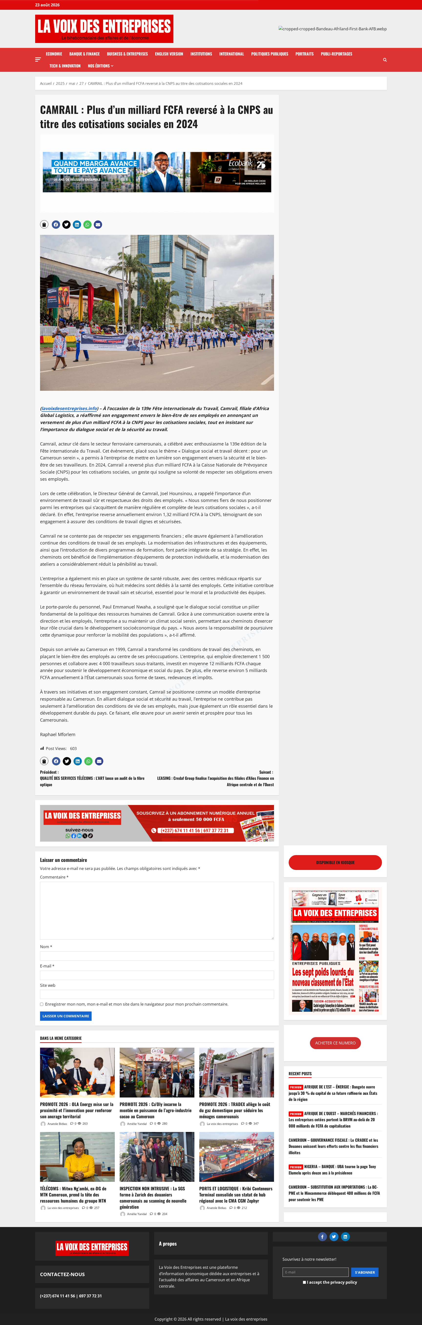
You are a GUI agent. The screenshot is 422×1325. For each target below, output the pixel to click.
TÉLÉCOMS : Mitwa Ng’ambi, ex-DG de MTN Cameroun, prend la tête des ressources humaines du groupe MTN (73, 1194)
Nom (46, 946)
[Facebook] (322, 1236)
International (231, 54)
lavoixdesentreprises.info (69, 408)
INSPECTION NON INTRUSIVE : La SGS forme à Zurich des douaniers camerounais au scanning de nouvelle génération (153, 1197)
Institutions (201, 54)
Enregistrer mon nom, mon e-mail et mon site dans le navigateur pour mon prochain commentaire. (136, 1004)
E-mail (47, 966)
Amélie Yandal (137, 1123)
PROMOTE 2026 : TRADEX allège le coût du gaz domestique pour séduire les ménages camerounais (234, 1110)
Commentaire (54, 877)
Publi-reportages (336, 54)
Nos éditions (99, 66)
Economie (54, 54)
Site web (47, 985)
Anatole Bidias (57, 1123)
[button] (38, 59)
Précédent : (92, 778)
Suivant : (215, 778)
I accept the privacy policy (331, 1282)
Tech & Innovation (65, 66)
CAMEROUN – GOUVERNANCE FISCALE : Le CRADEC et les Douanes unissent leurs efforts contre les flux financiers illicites (333, 1146)
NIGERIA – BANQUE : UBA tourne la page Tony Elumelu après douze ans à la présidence (332, 1169)
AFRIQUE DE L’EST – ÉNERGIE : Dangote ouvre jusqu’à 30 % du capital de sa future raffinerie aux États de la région (333, 1093)
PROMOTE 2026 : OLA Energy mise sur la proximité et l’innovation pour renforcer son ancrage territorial (76, 1110)
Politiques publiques (269, 54)
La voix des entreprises (222, 1123)
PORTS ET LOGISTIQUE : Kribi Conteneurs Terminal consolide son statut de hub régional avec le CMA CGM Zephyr (236, 1194)
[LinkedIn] (345, 1236)
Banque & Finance (84, 54)
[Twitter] (333, 1236)
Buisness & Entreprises (127, 54)
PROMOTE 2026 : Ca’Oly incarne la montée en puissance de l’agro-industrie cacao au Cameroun (155, 1110)
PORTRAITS (304, 54)
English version (169, 54)
